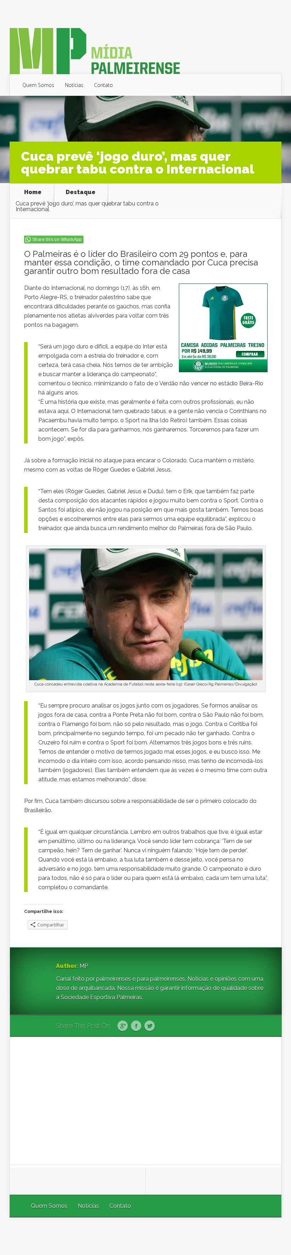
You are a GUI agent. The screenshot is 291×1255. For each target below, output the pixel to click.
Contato (103, 85)
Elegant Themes (186, 1236)
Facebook (136, 1026)
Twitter (149, 1026)
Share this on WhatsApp (57, 239)
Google (122, 1026)
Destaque (80, 192)
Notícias (74, 85)
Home (33, 192)
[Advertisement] (146, 1100)
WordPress (264, 1236)
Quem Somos (38, 85)
